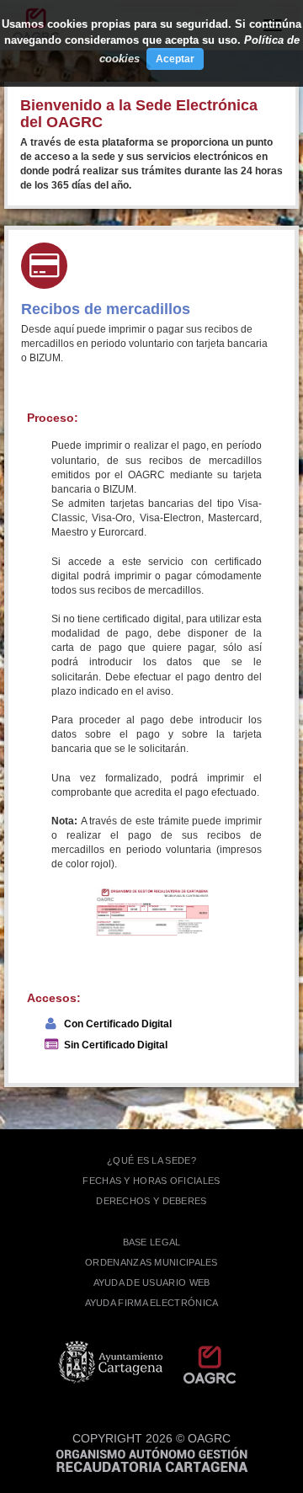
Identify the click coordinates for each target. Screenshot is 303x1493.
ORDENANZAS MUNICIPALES (151, 1262)
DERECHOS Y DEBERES (151, 1201)
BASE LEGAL (152, 1242)
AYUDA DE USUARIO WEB (151, 1282)
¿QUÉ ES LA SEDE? (151, 1160)
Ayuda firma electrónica (152, 1303)
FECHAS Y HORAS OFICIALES (151, 1181)
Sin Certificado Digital (115, 1045)
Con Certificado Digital (118, 1024)
